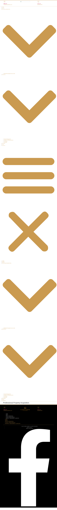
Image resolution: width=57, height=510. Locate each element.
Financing (5, 142)
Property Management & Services (12, 418)
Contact (3, 145)
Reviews (3, 143)
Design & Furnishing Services (8, 140)
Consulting (5, 141)
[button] (28, 203)
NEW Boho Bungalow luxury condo (9, 73)
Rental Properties (9, 421)
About (3, 8)
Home (6, 419)
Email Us (5, 3)
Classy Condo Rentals (10, 422)
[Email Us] (5, 2)
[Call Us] (38, 2)
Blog (3, 144)
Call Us (39, 3)
